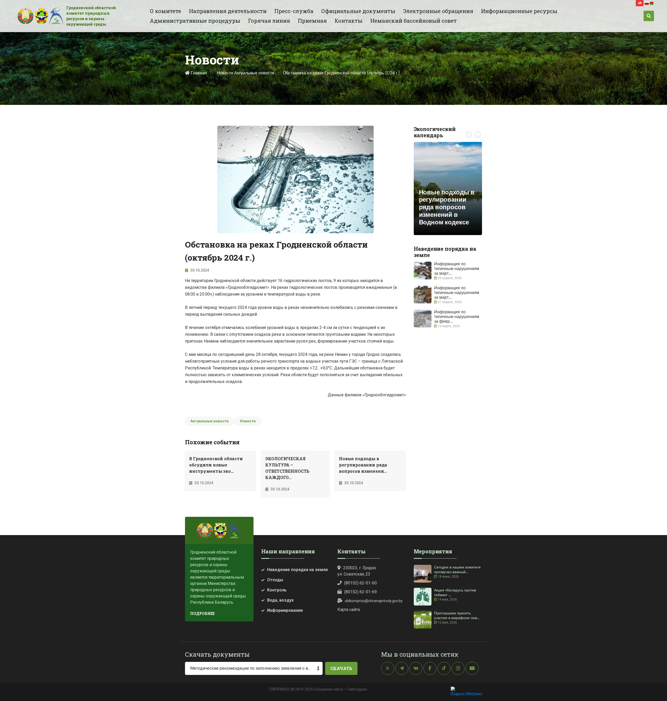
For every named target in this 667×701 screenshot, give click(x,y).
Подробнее (202, 613)
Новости (225, 73)
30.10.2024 (199, 270)
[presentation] (469, 134)
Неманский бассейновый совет (413, 20)
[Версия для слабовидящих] (640, 3)
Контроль (277, 590)
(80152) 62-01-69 (360, 591)
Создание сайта (329, 689)
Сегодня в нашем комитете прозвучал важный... (457, 569)
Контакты (348, 20)
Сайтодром (357, 689)
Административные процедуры (195, 20)
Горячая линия (269, 20)
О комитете (165, 11)
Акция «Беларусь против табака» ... (455, 592)
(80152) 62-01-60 (360, 582)
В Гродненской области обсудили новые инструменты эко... (216, 465)
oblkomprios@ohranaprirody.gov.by (374, 601)
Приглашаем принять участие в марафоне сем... (456, 615)
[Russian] (647, 3)
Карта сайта (348, 609)
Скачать (341, 668)
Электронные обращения (438, 11)
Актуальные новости (254, 73)
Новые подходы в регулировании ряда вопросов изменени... (363, 465)
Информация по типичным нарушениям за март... (456, 268)
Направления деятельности (228, 11)
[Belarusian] (651, 3)
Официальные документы (358, 11)
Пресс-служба (293, 11)
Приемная (312, 20)
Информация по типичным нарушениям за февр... (456, 316)
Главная (198, 73)
